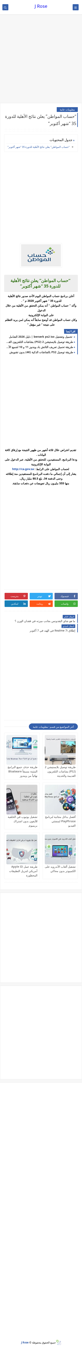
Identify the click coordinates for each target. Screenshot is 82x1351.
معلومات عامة (67, 109)
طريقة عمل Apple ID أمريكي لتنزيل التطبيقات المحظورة (23, 871)
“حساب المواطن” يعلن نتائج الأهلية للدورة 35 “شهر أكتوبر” (39, 147)
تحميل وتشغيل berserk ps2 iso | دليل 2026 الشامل (41, 336)
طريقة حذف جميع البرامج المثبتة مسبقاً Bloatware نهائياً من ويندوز (22, 771)
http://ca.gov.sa (23, 469)
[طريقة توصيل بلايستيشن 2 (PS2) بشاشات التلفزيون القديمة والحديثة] (60, 750)
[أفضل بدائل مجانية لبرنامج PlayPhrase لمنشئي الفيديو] (60, 799)
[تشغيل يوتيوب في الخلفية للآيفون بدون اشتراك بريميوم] (21, 799)
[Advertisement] (41, 59)
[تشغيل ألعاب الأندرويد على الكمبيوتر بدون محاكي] (60, 849)
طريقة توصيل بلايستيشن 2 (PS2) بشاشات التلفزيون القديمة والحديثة (39, 342)
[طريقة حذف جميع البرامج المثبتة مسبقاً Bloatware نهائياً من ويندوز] (21, 750)
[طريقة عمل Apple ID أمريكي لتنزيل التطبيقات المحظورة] (21, 849)
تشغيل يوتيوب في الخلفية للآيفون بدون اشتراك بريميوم (22, 821)
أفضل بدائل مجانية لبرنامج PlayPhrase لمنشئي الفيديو (60, 821)
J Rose (41, 6)
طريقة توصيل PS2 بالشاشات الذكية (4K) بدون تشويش (41, 352)
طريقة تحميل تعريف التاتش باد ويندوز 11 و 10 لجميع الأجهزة (39, 347)
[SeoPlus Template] (58, 1342)
